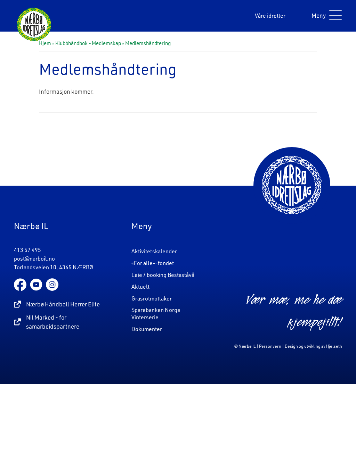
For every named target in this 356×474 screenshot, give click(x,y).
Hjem (45, 43)
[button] (325, 16)
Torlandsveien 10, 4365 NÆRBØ (53, 267)
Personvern (270, 346)
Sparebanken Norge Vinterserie (155, 313)
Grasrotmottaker (151, 298)
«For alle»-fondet (152, 263)
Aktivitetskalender (154, 251)
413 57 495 (27, 249)
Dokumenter (146, 328)
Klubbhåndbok (71, 43)
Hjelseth (334, 346)
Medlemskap (106, 43)
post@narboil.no (34, 258)
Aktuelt (140, 286)
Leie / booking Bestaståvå (162, 274)
